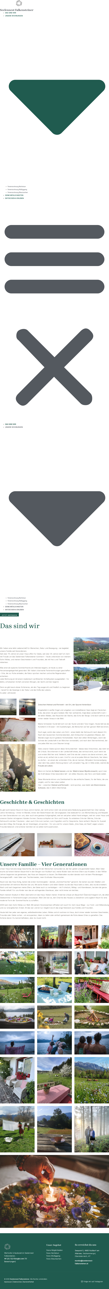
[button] (54, 312)
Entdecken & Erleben (14, 198)
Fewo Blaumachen (53, 1259)
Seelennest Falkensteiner (16, 10)
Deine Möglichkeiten (14, 607)
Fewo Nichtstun (52, 1253)
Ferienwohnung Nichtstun (17, 186)
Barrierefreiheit (28, 1282)
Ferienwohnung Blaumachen (18, 604)
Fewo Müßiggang (53, 1256)
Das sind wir (10, 424)
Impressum (8, 1282)
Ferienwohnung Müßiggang (17, 189)
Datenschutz (17, 1282)
